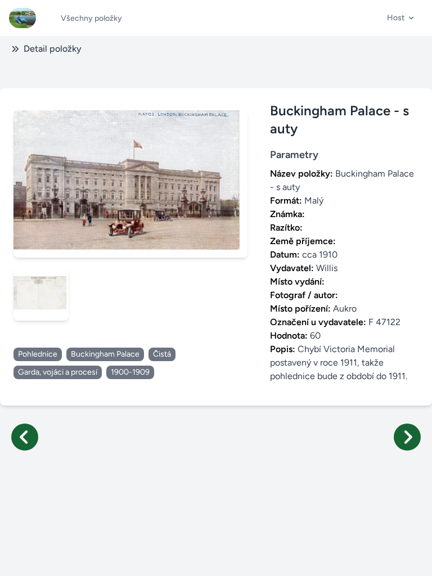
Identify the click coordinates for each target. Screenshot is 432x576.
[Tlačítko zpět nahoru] (414, 558)
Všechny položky (91, 18)
